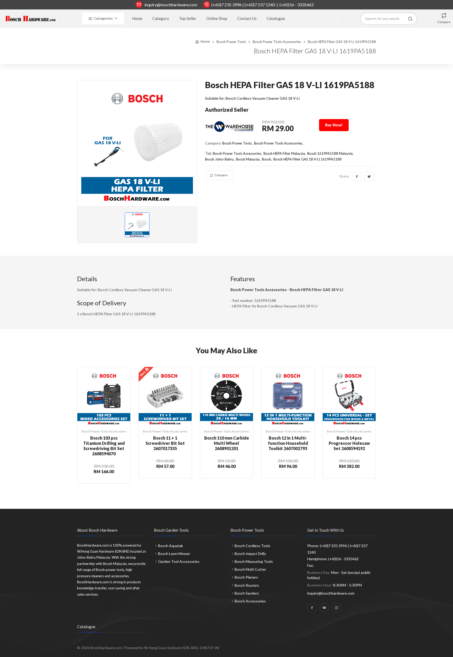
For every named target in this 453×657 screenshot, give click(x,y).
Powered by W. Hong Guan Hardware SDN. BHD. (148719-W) (172, 648)
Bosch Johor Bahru (219, 159)
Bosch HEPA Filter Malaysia (284, 153)
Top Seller (187, 18)
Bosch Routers (247, 585)
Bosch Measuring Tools (254, 561)
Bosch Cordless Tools (252, 545)
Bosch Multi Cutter (250, 569)
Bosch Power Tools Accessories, (278, 143)
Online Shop (216, 18)
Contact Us (247, 18)
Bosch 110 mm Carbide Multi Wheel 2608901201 (226, 443)
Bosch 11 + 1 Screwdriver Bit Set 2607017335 (165, 443)
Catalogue (276, 18)
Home (137, 18)
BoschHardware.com (106, 648)
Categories (103, 18)
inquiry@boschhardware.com (170, 4)
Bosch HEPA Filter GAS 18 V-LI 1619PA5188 (307, 159)
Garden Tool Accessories (178, 561)
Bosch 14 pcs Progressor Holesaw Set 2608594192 (349, 443)
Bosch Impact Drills (250, 553)
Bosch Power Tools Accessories (277, 42)
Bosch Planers (246, 577)
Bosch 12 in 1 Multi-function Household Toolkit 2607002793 (288, 443)
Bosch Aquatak (170, 545)
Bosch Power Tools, (237, 143)
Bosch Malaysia (248, 159)
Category (160, 18)
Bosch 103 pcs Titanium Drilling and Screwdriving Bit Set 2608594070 (104, 445)
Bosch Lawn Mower (174, 553)
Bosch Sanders (247, 593)
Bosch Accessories (250, 601)
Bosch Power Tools (231, 42)
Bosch (266, 159)
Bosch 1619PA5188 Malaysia (330, 153)
